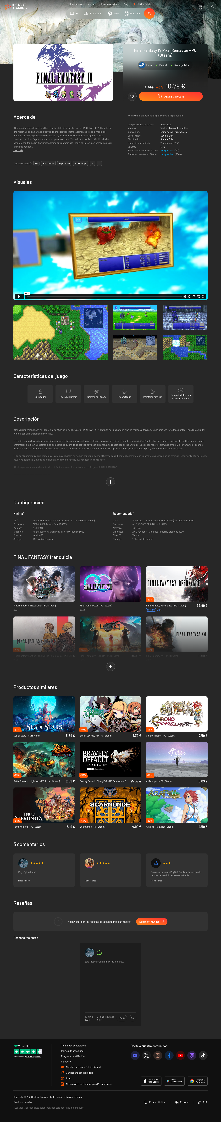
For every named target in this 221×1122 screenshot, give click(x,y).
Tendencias (76, 4)
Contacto (66, 1061)
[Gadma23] (156, 863)
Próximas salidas (110, 4)
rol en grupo (80, 163)
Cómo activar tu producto (173, 131)
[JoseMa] (89, 863)
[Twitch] (191, 1055)
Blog (125, 4)
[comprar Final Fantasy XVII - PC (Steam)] (110, 584)
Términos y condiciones (73, 1045)
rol (36, 163)
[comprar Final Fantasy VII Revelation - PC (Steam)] (44, 584)
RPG (162, 146)
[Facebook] (169, 1055)
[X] (146, 1055)
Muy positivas (167, 150)
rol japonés (48, 163)
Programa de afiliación (73, 1056)
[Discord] (135, 1055)
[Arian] (23, 863)
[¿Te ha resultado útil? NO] (132, 1018)
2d (92, 163)
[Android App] (174, 1081)
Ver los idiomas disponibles (174, 128)
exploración (64, 163)
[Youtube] (180, 1055)
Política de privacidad (72, 1050)
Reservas (91, 4)
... (99, 163)
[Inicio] (16, 7)
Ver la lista (165, 124)
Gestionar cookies (22, 1102)
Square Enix (166, 135)
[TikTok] (203, 1055)
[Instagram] (157, 1055)
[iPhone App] (151, 1081)
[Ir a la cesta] (200, 6)
